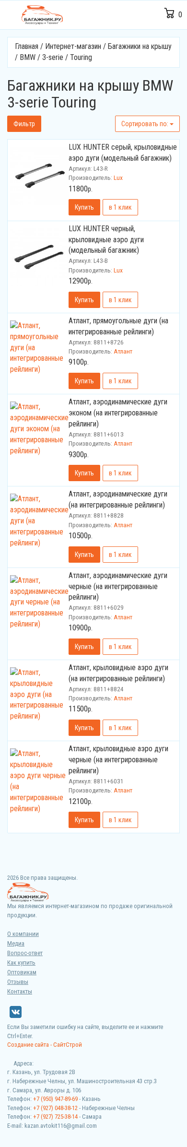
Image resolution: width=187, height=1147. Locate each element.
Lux (118, 177)
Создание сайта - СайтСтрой (44, 1044)
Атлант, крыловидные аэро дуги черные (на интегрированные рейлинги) (118, 759)
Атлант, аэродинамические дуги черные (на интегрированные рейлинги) (118, 586)
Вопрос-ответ (25, 953)
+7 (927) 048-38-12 (55, 1108)
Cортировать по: (145, 124)
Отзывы (17, 981)
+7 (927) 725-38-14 (55, 1116)
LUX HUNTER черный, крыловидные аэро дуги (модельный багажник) (106, 239)
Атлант (123, 351)
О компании (23, 933)
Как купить (21, 962)
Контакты (19, 991)
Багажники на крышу (140, 46)
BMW (27, 57)
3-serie (52, 57)
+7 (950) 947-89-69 (55, 1098)
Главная (26, 46)
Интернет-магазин (73, 46)
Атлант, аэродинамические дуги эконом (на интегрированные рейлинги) (118, 412)
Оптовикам (21, 972)
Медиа (15, 943)
